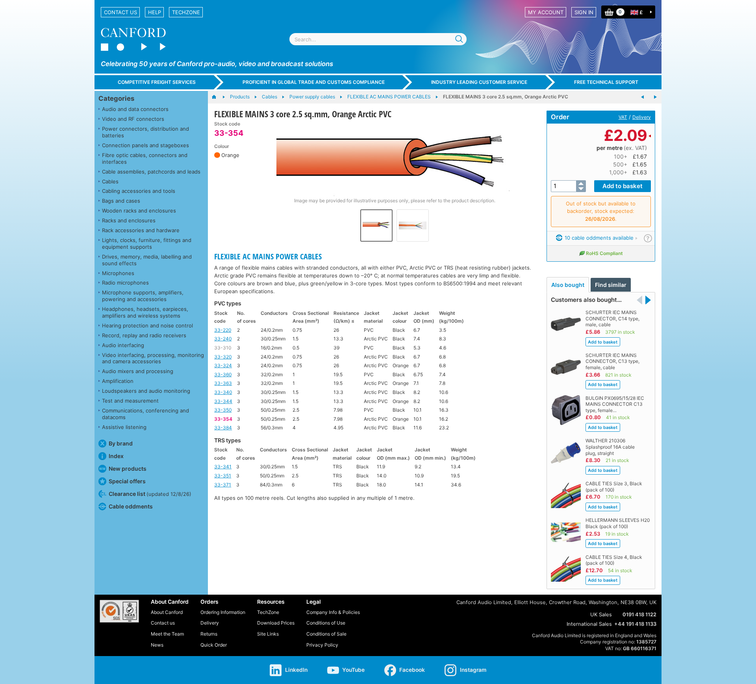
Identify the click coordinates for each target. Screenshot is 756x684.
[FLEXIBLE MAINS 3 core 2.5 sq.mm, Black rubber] (655, 97)
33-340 (223, 392)
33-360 (223, 374)
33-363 (223, 383)
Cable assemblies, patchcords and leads (151, 171)
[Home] (218, 97)
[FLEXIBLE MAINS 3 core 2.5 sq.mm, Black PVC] (642, 97)
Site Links (268, 634)
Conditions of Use (325, 623)
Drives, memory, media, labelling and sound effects (147, 259)
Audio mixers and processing (137, 371)
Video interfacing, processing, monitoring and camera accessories (153, 358)
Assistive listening (124, 427)
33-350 (223, 410)
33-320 (223, 357)
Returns (208, 634)
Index (116, 456)
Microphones (118, 273)
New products (127, 468)
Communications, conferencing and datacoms (145, 413)
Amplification (117, 381)
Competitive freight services (157, 82)
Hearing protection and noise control (147, 325)
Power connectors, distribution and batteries (145, 132)
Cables (110, 181)
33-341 (223, 467)
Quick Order (213, 645)
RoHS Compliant (604, 253)
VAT (623, 117)
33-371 (222, 485)
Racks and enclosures (129, 220)
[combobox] (378, 39)
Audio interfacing (123, 345)
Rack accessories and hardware (141, 230)
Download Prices (276, 623)
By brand (121, 443)
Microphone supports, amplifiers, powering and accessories (142, 295)
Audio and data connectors (135, 109)
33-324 (223, 365)
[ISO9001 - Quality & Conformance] (119, 611)
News (157, 645)
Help (154, 12)
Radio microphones (125, 282)
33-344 (223, 401)
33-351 (222, 476)
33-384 (223, 428)
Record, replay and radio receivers (144, 335)
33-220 (222, 330)
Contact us (120, 12)
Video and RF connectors (133, 119)
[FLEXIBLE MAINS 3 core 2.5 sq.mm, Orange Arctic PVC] (394, 158)
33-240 (223, 339)
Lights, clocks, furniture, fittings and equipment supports (146, 243)
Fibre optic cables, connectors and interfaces (144, 158)
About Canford (167, 612)
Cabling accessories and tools (138, 191)
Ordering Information (222, 612)
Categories (116, 98)
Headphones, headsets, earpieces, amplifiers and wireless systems (145, 312)
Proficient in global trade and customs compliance (314, 82)
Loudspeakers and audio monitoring (146, 391)
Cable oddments (131, 506)
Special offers (127, 481)
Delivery (641, 117)
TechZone (186, 12)
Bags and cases (121, 201)
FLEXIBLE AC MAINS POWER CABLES (268, 256)
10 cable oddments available (598, 238)
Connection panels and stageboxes (145, 145)
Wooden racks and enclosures (139, 210)
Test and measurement (130, 400)
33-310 (222, 348)
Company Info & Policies (333, 612)
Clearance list (150, 493)
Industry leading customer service (479, 82)
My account (545, 12)
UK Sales (601, 614)
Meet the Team (167, 634)
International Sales (589, 624)
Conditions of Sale (326, 634)
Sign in (583, 12)
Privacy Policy (322, 645)
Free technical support (606, 82)
